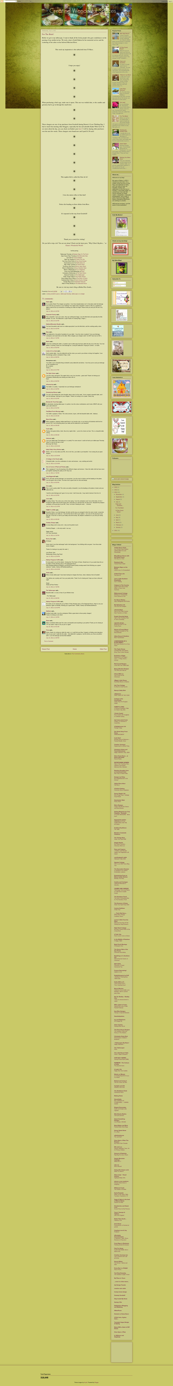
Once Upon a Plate (120, 1332)
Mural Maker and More (121, 1125)
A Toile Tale (117, 934)
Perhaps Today (118, 728)
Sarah (47, 428)
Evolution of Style (119, 655)
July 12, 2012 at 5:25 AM (52, 416)
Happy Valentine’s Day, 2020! (122, 752)
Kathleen (48, 611)
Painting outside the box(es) (121, 1245)
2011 (115, 530)
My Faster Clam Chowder (120, 1143)
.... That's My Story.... (120, 913)
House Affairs (118, 1261)
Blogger (96, 1382)
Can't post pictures (119, 1115)
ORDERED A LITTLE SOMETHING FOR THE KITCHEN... (120, 823)
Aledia (48, 572)
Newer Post (46, 649)
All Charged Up (118, 1021)
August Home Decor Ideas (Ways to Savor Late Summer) (121, 588)
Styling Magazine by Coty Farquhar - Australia (122, 812)
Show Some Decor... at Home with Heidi (121, 756)
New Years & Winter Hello (121, 773)
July (117, 502)
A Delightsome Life (120, 726)
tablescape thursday (66, 294)
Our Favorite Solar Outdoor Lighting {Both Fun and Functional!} (121, 550)
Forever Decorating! (120, 970)
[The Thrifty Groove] (122, 304)
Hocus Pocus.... (118, 1269)
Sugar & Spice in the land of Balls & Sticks (122, 1200)
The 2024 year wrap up (120, 670)
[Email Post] (61, 291)
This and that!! (118, 1137)
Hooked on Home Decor (121, 1314)
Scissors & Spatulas (120, 1153)
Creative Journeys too (121, 1255)
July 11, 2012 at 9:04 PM (52, 381)
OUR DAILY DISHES (120, 1058)
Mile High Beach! (124, 33)
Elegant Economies (120, 1107)
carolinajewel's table (120, 857)
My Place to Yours (119, 1278)
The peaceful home (119, 1065)
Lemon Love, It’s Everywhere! (122, 570)
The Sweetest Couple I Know (121, 1274)
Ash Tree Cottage (119, 685)
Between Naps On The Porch (80, 254)
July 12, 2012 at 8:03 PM (52, 482)
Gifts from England (119, 1215)
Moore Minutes (118, 988)
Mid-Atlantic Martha (120, 1114)
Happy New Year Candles (120, 1070)
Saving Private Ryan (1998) (121, 1059)
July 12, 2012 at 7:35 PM (52, 473)
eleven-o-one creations (121, 1181)
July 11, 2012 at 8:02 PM (52, 347)
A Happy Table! (118, 941)
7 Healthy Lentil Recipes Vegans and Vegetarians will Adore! (121, 852)
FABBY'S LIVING (50, 510)
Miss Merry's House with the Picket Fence (121, 556)
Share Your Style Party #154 (121, 904)
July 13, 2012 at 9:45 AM (52, 519)
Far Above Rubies (119, 600)
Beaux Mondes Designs (121, 668)
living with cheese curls (121, 1170)
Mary (47, 332)
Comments (118, 285)
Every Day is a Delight (121, 1268)
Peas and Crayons (119, 849)
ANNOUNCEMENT (119, 734)
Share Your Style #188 (120, 839)
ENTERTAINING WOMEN (121, 762)
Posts (116, 283)
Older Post (103, 649)
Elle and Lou (118, 1147)
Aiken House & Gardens (121, 636)
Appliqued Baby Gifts (119, 1177)
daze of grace (118, 1024)
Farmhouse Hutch (119, 1092)
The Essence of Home (121, 903)
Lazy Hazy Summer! (123, 89)
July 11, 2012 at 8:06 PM (52, 357)
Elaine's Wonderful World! (74, 245)
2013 (116, 490)
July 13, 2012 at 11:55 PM (53, 556)
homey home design (120, 1292)
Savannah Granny (51, 314)
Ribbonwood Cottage (120, 593)
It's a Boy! (117, 1132)
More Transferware (119, 637)
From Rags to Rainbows (121, 1243)
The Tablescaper (50, 590)
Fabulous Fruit (118, 1220)
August (118, 499)
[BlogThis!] (66, 291)
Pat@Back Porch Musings (53, 411)
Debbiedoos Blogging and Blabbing (121, 1306)
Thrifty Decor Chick (120, 547)
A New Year (117, 909)
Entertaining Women (52, 392)
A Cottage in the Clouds (52, 459)
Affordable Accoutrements (119, 1236)
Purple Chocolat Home (121, 616)
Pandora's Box (118, 562)
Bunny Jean (49, 538)
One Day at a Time (119, 558)
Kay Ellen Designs (119, 1011)
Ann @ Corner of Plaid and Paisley (56, 467)
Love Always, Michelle (120, 1122)
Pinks (115, 1049)
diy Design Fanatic (120, 1285)
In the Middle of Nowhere (122, 939)
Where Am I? (117, 1161)
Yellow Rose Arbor (119, 783)
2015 (116, 487)
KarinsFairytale (119, 1193)
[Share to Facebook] (69, 291)
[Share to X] (68, 291)
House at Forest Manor (121, 629)
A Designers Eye (118, 946)
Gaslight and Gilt (119, 1086)
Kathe (47, 302)
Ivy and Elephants (119, 1019)
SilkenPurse (118, 1310)
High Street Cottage (120, 928)
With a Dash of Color (120, 1004)
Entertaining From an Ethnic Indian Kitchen (121, 876)
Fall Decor (117, 785)
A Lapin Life (118, 1069)
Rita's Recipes (118, 805)
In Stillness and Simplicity (119, 1336)
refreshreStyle (118, 610)
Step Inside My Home (120, 1298)
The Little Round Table (121, 1053)
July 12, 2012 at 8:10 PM (52, 495)
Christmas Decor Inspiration (121, 790)
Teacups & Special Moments (121, 1012)
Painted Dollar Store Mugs (121, 1127)
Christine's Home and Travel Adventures (120, 750)
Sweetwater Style (119, 800)
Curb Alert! (117, 738)
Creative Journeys (119, 744)
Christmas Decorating (120, 952)
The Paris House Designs (122, 1029)
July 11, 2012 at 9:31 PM (52, 408)
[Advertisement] (121, 1352)
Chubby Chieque (50, 522)
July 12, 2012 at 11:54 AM (53, 463)
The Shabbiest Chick (120, 1091)
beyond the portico (120, 819)
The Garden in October (120, 1189)
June (117, 515)
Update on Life (118, 972)
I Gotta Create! (118, 713)
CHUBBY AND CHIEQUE (121, 888)
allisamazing (49, 384)
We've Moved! (118, 1166)
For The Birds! (124, 116)
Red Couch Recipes (120, 664)
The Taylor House (119, 649)
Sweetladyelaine (119, 1016)
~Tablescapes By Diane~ (121, 1043)
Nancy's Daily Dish (120, 690)
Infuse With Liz (118, 674)
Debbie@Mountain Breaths (53, 324)
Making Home (118, 1096)
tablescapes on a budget (78, 294)
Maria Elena (49, 419)
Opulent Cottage (119, 862)
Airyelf (85, 1382)
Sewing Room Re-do (119, 1026)
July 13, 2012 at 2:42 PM (52, 535)
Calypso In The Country (121, 585)
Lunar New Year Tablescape (121, 665)
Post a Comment (48, 641)
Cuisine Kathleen (119, 908)
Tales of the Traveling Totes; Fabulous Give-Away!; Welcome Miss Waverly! (121, 765)
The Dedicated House (81, 283)
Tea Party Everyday (120, 1273)
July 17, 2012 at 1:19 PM (52, 617)
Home (75, 649)
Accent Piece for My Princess (122, 1209)
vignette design (119, 623)
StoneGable (117, 1099)
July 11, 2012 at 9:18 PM (52, 389)
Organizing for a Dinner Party (121, 746)
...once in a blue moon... (121, 1281)
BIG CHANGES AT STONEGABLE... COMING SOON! (121, 1102)
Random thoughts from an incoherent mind (121, 771)
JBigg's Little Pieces (120, 680)
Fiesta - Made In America (120, 1054)
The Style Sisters (81, 273)
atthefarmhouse (119, 1135)
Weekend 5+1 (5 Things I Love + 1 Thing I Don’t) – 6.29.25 (120, 658)
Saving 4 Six (118, 1302)
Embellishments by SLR (121, 975)
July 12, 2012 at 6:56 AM (52, 425)
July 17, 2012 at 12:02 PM (53, 607)
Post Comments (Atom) (78, 653)
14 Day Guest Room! (119, 511)
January (118, 527)
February (118, 525)
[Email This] (64, 291)
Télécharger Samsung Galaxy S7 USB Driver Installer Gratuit (122, 891)
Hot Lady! (122, 102)
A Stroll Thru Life (119, 573)
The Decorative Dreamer (121, 869)
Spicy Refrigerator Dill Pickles (122, 601)
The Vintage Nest (119, 837)
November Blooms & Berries (121, 682)
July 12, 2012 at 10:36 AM (53, 455)
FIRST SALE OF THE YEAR (121, 695)
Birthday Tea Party (119, 878)
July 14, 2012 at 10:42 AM (53, 569)
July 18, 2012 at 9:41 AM (52, 626)
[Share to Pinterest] (71, 291)
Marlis (48, 341)
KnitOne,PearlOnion (120, 828)
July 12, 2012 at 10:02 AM (53, 446)
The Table (116, 829)
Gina (47, 486)
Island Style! (123, 143)
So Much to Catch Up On (120, 686)
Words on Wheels (119, 1074)
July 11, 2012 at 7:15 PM (52, 338)
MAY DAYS (117, 964)
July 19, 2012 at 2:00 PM (52, 638)
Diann (47, 620)
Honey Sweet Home (120, 1130)
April (117, 520)
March (118, 522)
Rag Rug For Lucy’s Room (121, 1155)
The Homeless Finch (120, 896)
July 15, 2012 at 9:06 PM (52, 598)
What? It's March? (119, 1171)
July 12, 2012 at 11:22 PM (53, 506)
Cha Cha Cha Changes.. (120, 606)
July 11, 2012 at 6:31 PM (52, 320)
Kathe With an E (119, 982)
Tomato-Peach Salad (119, 563)
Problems (116, 1232)
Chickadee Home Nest (121, 1036)
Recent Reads (118, 759)
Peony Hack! (117, 801)
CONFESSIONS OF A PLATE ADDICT (120, 641)
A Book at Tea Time (119, 1087)
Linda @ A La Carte (51, 351)
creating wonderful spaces (53, 294)
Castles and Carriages (121, 882)
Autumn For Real (118, 1202)
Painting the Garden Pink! (123, 130)
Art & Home (117, 1223)
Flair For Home (118, 1248)
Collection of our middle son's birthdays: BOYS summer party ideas (122, 991)
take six (116, 1165)
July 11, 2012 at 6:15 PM (52, 311)
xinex (47, 498)
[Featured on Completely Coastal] (118, 336)
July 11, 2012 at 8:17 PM (52, 370)
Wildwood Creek (119, 1188)
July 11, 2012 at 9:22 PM (52, 398)
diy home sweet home (121, 720)
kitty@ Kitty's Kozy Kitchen (53, 449)
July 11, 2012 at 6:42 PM (52, 328)
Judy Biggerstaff (50, 476)
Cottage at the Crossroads (118, 699)
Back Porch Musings (120, 944)
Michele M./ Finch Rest (52, 402)
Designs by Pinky (119, 777)
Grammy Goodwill (119, 1295)
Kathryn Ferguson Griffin (53, 560)
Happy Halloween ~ (119, 1044)
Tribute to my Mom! (125, 75)
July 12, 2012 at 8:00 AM (52, 435)
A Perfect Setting (119, 788)
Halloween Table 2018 (120, 859)
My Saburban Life (119, 605)
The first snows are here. (120, 1082)
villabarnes (117, 694)
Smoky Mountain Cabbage (119, 1159)
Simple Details (118, 842)
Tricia (47, 630)
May (117, 517)
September (119, 497)
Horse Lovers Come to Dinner (122, 936)
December (119, 494)
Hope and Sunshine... (123, 61)
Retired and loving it (120, 1081)
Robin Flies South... (120, 1219)
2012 (116, 492)
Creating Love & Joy (120, 1230)
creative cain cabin (120, 1288)
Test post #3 (117, 575)
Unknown (48, 438)
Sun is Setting (118, 581)
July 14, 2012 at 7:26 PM (52, 587)
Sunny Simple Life (119, 793)
